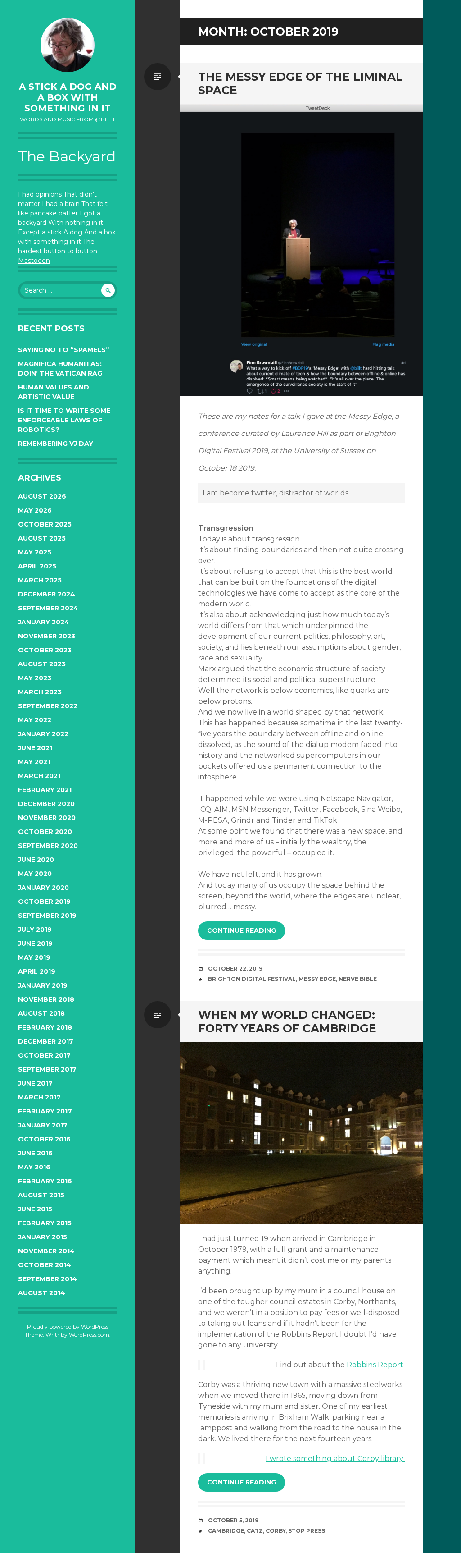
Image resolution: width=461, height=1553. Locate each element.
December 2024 (46, 594)
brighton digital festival (252, 979)
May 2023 (34, 678)
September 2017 (47, 1069)
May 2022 (34, 720)
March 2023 (40, 692)
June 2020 (36, 860)
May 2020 (35, 874)
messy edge (317, 979)
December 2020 (46, 804)
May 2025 (34, 552)
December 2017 (45, 1041)
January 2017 (43, 1125)
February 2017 (45, 1111)
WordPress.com (89, 1334)
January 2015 (42, 1237)
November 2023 (46, 636)
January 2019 (43, 985)
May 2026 (35, 510)
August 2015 (41, 1195)
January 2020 (43, 888)
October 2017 (44, 1055)
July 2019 (35, 929)
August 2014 (41, 1293)
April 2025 (37, 566)
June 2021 (35, 748)
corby (275, 1530)
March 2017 (39, 1097)
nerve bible (358, 979)
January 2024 (43, 622)
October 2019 (44, 902)
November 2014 (46, 1251)
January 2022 (43, 734)
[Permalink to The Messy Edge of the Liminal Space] (301, 250)
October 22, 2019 (235, 968)
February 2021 (45, 790)
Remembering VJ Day (55, 444)
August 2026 (42, 496)
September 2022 (47, 706)
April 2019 (36, 971)
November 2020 (47, 818)
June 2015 (35, 1209)
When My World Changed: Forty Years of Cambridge (287, 1021)
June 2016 (35, 1153)
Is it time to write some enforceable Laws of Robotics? (64, 420)
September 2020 (48, 846)
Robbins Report (376, 1365)
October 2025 (45, 524)
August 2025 (42, 538)
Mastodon (34, 261)
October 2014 (44, 1265)
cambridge (226, 1530)
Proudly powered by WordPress (67, 1326)
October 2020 (45, 832)
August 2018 (41, 1013)
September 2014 (47, 1279)
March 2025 (40, 580)
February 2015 (45, 1223)
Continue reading (241, 930)
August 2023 (42, 664)
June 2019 (35, 943)
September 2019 (47, 916)
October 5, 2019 (233, 1520)
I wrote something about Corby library (335, 1458)
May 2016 (34, 1167)
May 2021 (34, 762)
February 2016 (45, 1181)
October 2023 (45, 650)
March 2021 (39, 776)
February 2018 (45, 1027)
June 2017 (35, 1083)
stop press (306, 1530)
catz (255, 1530)
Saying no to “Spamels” (63, 350)
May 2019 (34, 957)
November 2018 (46, 999)
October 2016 (44, 1139)
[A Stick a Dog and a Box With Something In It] (67, 45)
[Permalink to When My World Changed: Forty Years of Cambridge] (301, 1133)
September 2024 (48, 608)
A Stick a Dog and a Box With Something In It (68, 97)
